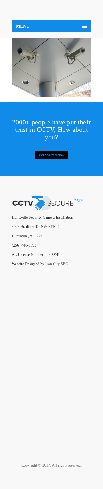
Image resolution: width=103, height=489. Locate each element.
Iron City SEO (56, 264)
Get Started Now (51, 155)
